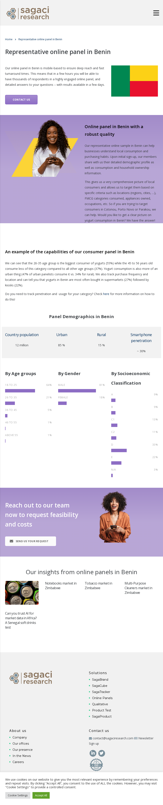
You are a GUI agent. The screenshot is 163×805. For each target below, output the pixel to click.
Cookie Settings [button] (18, 795)
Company (20, 737)
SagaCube (99, 685)
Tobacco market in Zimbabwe (98, 585)
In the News (22, 756)
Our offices (21, 743)
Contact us (21, 99)
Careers (18, 762)
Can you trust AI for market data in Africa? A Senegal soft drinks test (21, 620)
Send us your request (32, 541)
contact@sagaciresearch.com (113, 738)
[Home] (27, 12)
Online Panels (102, 698)
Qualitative (100, 704)
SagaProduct (102, 716)
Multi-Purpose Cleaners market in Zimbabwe (138, 588)
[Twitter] (101, 753)
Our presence (23, 749)
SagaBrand (100, 679)
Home (9, 39)
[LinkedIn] (93, 753)
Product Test (101, 710)
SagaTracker (101, 692)
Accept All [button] (41, 795)
